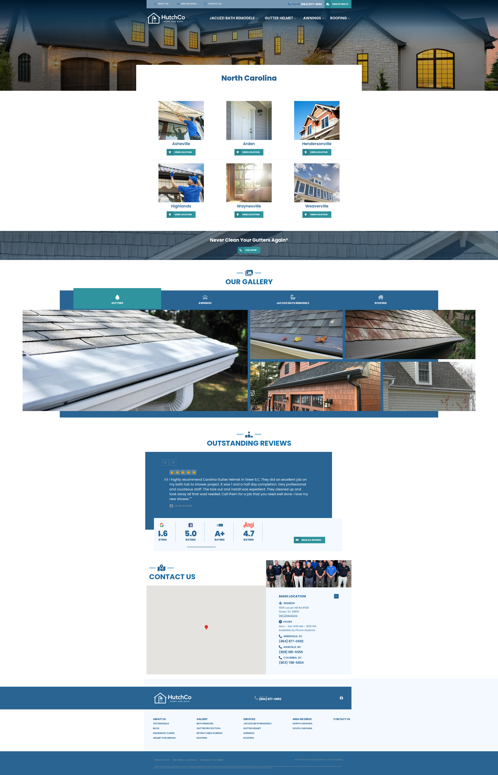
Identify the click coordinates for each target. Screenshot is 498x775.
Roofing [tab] (381, 303)
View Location (183, 152)
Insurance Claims (164, 733)
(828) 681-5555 (291, 652)
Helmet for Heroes (164, 737)
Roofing (338, 18)
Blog (156, 728)
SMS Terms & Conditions (185, 760)
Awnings (312, 18)
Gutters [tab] (117, 303)
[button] (206, 627)
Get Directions (288, 615)
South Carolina (302, 728)
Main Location (292, 596)
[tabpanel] (249, 360)
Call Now (251, 250)
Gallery (202, 719)
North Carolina (302, 723)
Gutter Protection (208, 728)
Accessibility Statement (211, 760)
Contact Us (215, 3)
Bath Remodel (205, 723)
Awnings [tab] (205, 303)
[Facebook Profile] (341, 698)
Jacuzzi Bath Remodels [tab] (292, 303)
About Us (163, 3)
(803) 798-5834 (291, 662)
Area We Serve (188, 3)
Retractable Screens (209, 733)
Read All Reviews (311, 539)
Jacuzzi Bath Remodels (232, 18)
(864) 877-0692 (291, 641)
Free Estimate (340, 4)
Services (249, 719)
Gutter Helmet (279, 18)
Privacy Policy (162, 760)
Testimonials (161, 723)
